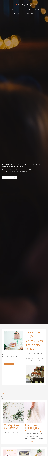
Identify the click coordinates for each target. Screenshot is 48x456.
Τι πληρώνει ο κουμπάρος (12, 426)
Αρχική (6, 9)
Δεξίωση (30, 9)
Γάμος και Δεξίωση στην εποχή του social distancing (34, 341)
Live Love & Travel (18, 13)
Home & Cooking (29, 13)
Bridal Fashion (38, 9)
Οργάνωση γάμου (20, 9)
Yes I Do (12, 9)
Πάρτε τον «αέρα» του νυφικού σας (33, 428)
